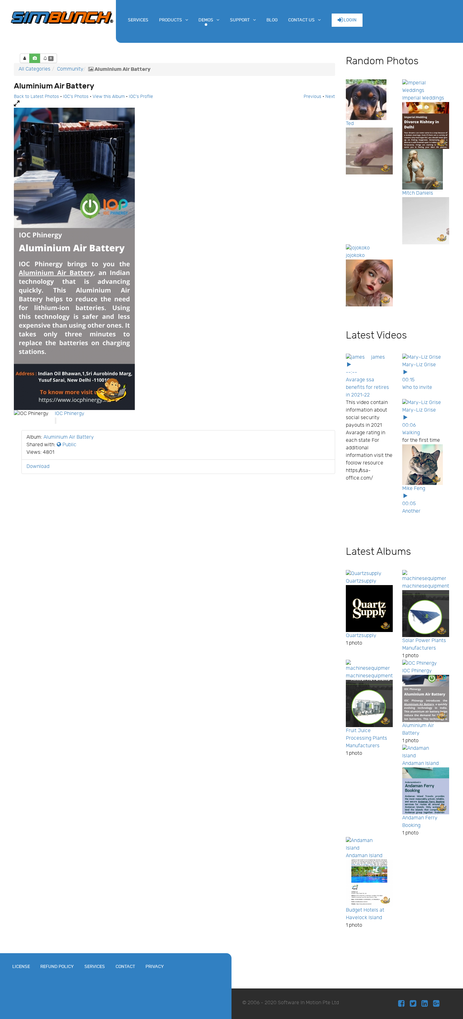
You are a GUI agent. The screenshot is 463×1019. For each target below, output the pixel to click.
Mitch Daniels (417, 193)
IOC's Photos (76, 96)
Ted (350, 124)
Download (37, 467)
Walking (411, 433)
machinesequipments (427, 586)
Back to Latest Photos (36, 96)
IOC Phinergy (69, 414)
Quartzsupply (361, 581)
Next (330, 96)
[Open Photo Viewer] (174, 104)
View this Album (109, 96)
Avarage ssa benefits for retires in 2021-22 (367, 387)
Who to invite (417, 387)
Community (70, 69)
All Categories (34, 69)
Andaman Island (420, 763)
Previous (312, 96)
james (378, 357)
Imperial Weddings (423, 98)
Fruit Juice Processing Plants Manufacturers (366, 738)
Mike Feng (413, 489)
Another (411, 511)
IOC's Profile (141, 96)
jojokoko (355, 256)
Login (350, 20)
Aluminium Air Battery (68, 437)
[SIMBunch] (62, 17)
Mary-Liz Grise (419, 365)
